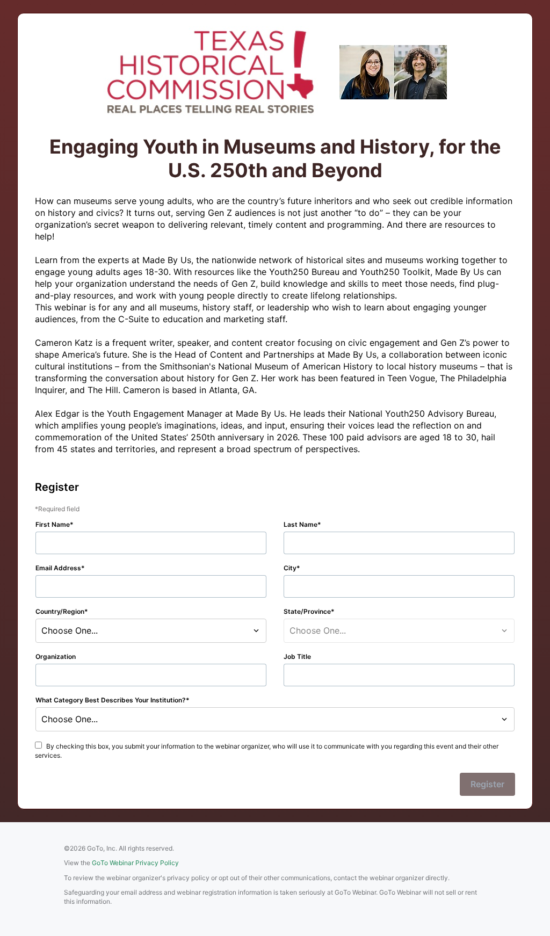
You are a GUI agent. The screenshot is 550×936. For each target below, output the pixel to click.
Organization (55, 656)
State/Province (307, 611)
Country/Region (59, 611)
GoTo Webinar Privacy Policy (135, 863)
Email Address (58, 568)
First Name (52, 524)
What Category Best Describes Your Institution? (110, 700)
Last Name (300, 524)
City (290, 568)
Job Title (297, 656)
